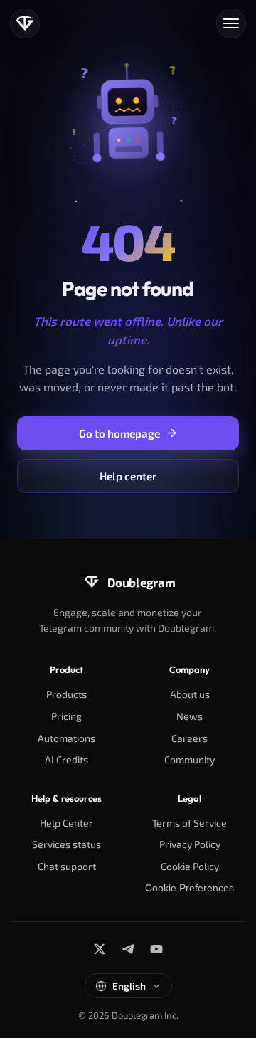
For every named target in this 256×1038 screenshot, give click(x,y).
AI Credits (66, 759)
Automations (66, 738)
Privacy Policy (189, 844)
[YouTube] (156, 949)
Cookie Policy (190, 866)
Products (66, 694)
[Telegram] (128, 949)
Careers (189, 738)
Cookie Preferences (189, 888)
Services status (66, 844)
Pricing (66, 716)
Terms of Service (189, 823)
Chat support (67, 866)
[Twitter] (99, 949)
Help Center (66, 823)
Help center (128, 476)
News (189, 716)
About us (190, 694)
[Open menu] (231, 23)
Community (189, 759)
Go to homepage (119, 433)
